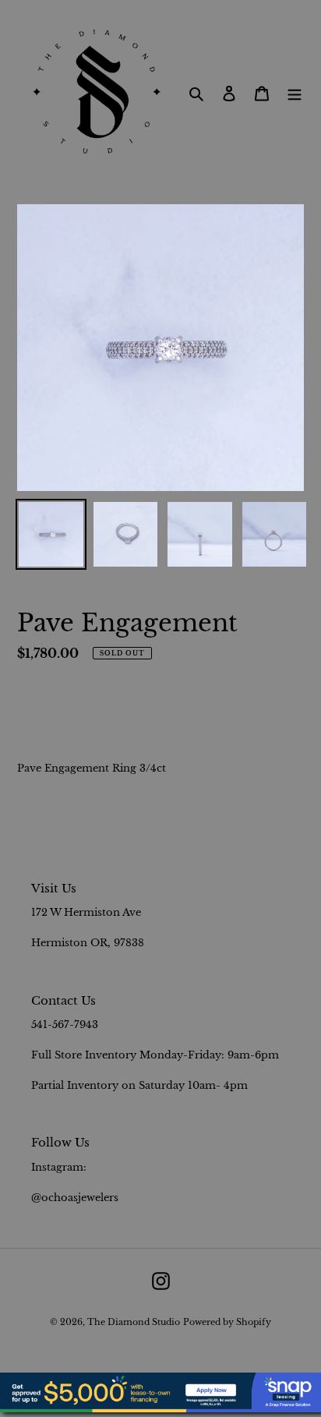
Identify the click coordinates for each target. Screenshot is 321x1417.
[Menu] (294, 93)
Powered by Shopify (227, 1321)
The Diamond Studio (133, 1321)
